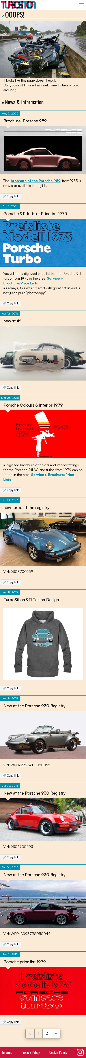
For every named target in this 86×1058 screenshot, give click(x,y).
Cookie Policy (58, 1052)
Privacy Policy (30, 1052)
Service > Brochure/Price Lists (33, 280)
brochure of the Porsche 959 (36, 181)
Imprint (7, 1052)
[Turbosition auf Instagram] (80, 1052)
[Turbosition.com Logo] (18, 5)
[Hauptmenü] (81, 4)
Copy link (10, 196)
